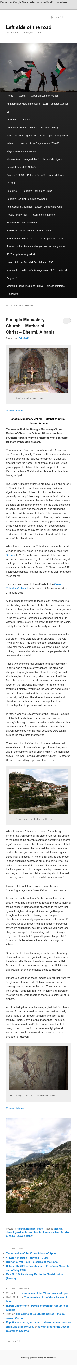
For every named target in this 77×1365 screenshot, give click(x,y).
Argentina (12, 119)
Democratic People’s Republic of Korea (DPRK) (32, 127)
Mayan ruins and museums (21, 151)
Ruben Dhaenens (16, 1305)
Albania (21, 1228)
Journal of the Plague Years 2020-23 (39, 143)
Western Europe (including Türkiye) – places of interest (36, 285)
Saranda (10, 555)
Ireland (10, 143)
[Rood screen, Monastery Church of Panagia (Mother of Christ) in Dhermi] (38, 1165)
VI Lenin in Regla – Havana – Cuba (27, 1257)
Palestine (12, 190)
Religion (30, 1228)
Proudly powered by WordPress (38, 1357)
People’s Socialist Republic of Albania (27, 198)
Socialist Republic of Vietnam (22, 222)
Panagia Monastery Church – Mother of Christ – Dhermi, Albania (30, 325)
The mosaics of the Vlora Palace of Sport (31, 1253)
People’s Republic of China (37, 190)
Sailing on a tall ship (44, 214)
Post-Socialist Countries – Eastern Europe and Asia (34, 206)
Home (10, 95)
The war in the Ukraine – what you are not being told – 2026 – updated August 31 (36, 250)
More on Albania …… (18, 410)
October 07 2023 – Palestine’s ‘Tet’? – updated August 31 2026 (36, 178)
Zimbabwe (12, 293)
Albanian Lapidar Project (44, 95)
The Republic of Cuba (51, 238)
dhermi (10, 1232)
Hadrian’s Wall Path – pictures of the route (32, 1262)
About (22, 95)
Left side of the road (29, 27)
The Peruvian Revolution (20, 238)
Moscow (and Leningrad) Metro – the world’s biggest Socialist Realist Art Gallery (35, 163)
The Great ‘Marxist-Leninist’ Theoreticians (29, 230)
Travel (40, 1228)
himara (46, 1232)
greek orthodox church (28, 1232)
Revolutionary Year (17, 214)
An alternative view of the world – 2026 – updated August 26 (37, 107)
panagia (10, 1236)
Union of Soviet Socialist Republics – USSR (30, 262)
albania (58, 1228)
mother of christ (60, 1232)
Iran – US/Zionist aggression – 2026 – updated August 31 (37, 135)
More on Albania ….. (17, 1108)
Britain (26, 119)
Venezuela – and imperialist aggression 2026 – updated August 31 (37, 274)
